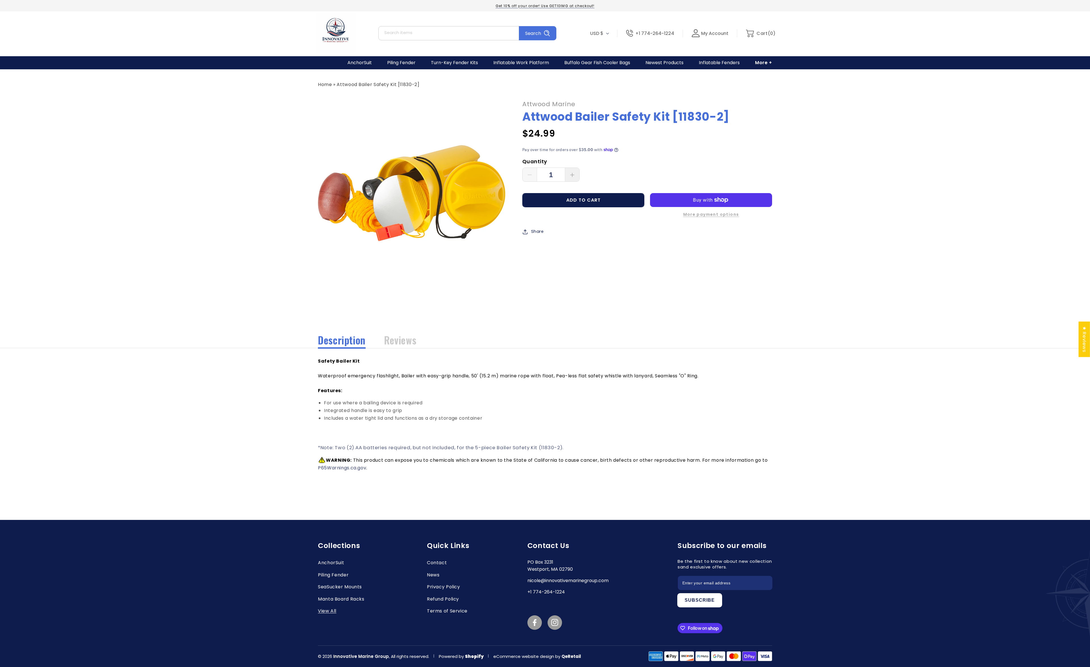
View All (327, 611)
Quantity (534, 161)
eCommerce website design (524, 656)
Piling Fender (333, 575)
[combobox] (467, 33)
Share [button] (537, 231)
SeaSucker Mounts (340, 587)
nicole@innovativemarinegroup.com (568, 580)
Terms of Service (447, 611)
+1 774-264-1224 (654, 33)
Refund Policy (443, 599)
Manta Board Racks (341, 599)
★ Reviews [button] (1084, 339)
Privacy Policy (443, 587)
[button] (760, 33)
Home (325, 84)
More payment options (711, 214)
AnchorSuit (331, 562)
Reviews (400, 340)
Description (342, 340)
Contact (437, 562)
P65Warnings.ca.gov (342, 468)
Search (533, 33)
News (433, 575)
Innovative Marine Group (361, 656)
